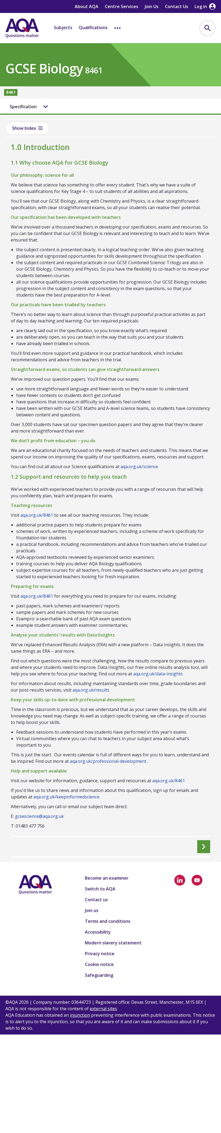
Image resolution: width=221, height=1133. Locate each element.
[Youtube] (197, 880)
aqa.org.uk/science (139, 466)
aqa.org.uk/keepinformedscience (66, 797)
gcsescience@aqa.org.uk (39, 816)
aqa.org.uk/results (90, 690)
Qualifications (93, 27)
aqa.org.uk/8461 (36, 515)
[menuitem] (207, 28)
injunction (80, 1015)
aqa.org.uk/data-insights (158, 674)
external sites (103, 1009)
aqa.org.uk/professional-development (108, 761)
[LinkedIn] (179, 880)
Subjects (63, 27)
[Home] (22, 28)
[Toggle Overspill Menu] (117, 28)
